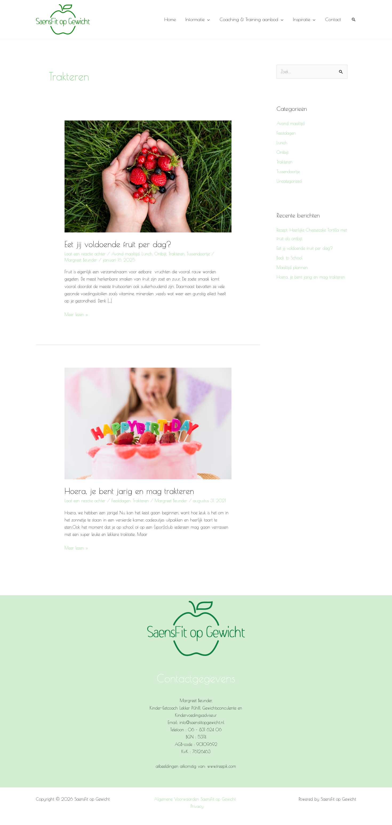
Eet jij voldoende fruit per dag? (118, 244)
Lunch (147, 253)
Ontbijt (160, 253)
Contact (333, 19)
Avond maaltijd (125, 253)
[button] (353, 19)
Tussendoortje (198, 253)
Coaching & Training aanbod (248, 19)
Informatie (195, 19)
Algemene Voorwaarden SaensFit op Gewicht (195, 799)
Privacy (197, 806)
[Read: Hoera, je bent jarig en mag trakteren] (148, 423)
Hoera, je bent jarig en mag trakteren (129, 491)
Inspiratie (301, 19)
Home (170, 19)
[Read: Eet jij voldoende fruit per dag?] (148, 175)
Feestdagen (121, 500)
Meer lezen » (76, 314)
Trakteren (177, 253)
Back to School (289, 257)
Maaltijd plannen (292, 267)
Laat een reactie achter (85, 253)
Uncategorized (289, 181)
